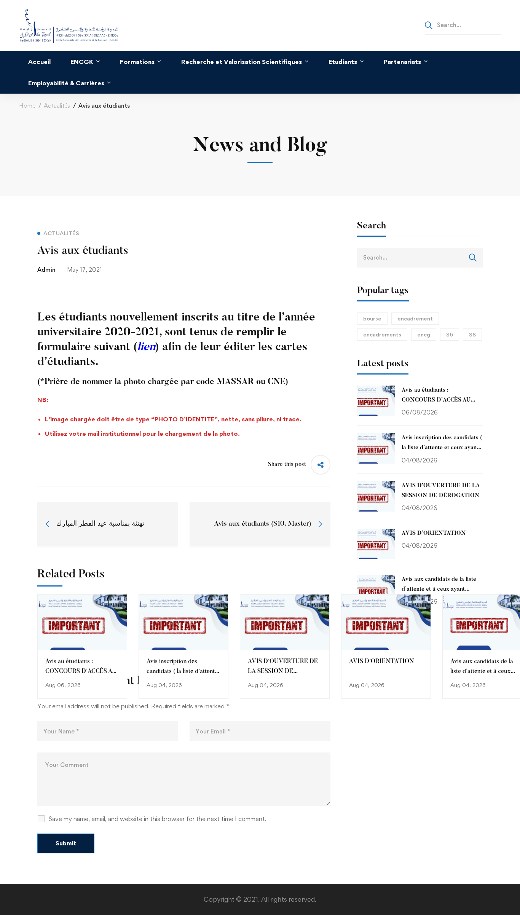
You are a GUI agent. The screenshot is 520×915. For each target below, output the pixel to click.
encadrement (415, 318)
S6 (449, 334)
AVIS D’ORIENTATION (381, 661)
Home (27, 105)
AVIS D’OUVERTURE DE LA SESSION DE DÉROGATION (283, 671)
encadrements (382, 334)
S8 (472, 334)
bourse (372, 318)
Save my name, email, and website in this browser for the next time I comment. (157, 819)
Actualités (57, 105)
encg (423, 334)
